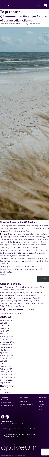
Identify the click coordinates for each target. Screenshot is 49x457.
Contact (41, 407)
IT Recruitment (24, 401)
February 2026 (6, 336)
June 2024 (5, 364)
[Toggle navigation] (45, 5)
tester (9, 272)
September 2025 (7, 347)
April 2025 (4, 353)
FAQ (40, 409)
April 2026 (4, 331)
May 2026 (4, 328)
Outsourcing (23, 407)
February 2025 (6, 355)
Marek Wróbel (34, 24)
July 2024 (4, 361)
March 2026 (5, 334)
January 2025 (6, 358)
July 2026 (4, 323)
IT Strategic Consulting (26, 404)
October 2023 (6, 380)
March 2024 (5, 366)
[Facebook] (3, 417)
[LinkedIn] (7, 417)
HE (39, 5)
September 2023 (7, 383)
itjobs (42, 269)
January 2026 (6, 339)
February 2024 (6, 369)
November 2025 (7, 345)
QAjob (3, 272)
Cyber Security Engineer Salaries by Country (20, 301)
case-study (5, 392)
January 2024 (6, 372)
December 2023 (7, 374)
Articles (41, 401)
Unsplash (31, 266)
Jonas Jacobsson (16, 266)
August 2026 (6, 320)
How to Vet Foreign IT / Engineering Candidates (21, 292)
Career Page (5, 261)
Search (3, 275)
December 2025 (7, 342)
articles (12, 269)
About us (41, 404)
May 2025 (4, 350)
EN (35, 5)
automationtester (31, 269)
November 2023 (7, 377)
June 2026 (4, 326)
